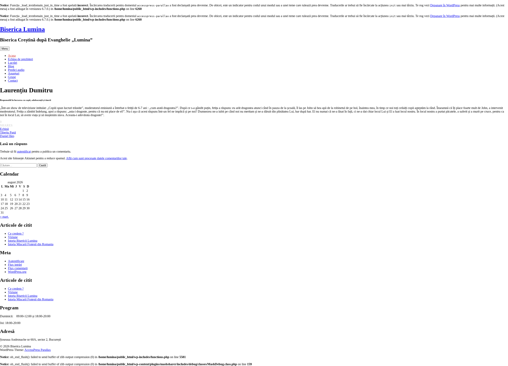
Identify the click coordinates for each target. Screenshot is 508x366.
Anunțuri (13, 73)
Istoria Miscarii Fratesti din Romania (30, 244)
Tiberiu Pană (8, 132)
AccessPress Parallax (37, 350)
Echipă (4, 129)
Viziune (13, 237)
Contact (13, 80)
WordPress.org (17, 271)
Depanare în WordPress (445, 5)
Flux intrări (15, 264)
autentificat (24, 151)
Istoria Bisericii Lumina (22, 240)
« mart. (4, 216)
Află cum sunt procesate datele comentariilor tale (96, 158)
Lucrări (12, 62)
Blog (11, 66)
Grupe (12, 77)
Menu (5, 48)
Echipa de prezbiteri (20, 59)
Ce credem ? (16, 233)
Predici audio (16, 70)
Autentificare (16, 261)
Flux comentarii (18, 268)
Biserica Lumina (22, 29)
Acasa (12, 55)
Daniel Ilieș (7, 136)
